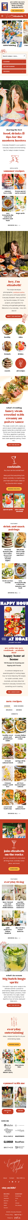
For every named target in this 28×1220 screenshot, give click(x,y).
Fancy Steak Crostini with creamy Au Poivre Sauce (14, 416)
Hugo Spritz (20, 213)
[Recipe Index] (20, 365)
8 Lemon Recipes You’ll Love (8, 785)
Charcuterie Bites (7, 1066)
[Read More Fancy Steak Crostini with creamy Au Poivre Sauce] (14, 390)
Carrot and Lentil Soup (8, 808)
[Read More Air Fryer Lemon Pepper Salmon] (20, 773)
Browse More (14, 1044)
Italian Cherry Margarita (19, 511)
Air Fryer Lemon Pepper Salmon (20, 785)
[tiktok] (18, 1181)
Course (6, 61)
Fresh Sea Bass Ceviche (7, 582)
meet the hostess (14, 316)
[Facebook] (9, 1181)
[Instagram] (12, 1181)
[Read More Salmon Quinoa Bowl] (20, 797)
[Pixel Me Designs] (17, 1218)
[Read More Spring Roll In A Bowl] (20, 751)
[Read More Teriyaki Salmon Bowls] (8, 751)
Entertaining (9, 66)
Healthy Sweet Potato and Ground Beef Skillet (8, 738)
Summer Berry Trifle (8, 192)
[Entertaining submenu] (22, 66)
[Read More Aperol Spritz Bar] (19, 1056)
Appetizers (6, 1198)
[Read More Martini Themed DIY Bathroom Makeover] (20, 892)
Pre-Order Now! (17, 10)
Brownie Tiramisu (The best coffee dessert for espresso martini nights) (8, 555)
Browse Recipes (14, 489)
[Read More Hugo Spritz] (20, 203)
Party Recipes (18, 1205)
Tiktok (20, 1110)
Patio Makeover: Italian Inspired (8, 930)
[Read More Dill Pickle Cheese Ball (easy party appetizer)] (20, 540)
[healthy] (7, 331)
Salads (5, 1205)
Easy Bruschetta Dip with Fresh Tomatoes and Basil (7, 216)
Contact (11, 1178)
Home (16, 1198)
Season (6, 71)
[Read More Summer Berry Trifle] (8, 181)
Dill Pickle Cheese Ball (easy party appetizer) (20, 552)
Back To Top (18, 1214)
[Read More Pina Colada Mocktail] (7, 501)
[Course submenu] (22, 62)
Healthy (5, 1203)
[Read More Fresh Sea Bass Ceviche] (8, 571)
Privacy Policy (9, 1214)
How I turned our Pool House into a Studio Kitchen (7, 905)
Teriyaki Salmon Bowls (7, 762)
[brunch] (7, 348)
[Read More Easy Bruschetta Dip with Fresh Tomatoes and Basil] (8, 203)
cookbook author (18, 292)
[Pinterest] (15, 1181)
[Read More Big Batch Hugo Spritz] (14, 957)
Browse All (13, 225)
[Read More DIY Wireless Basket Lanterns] (20, 918)
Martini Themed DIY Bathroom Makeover (20, 905)
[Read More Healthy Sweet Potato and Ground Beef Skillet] (8, 725)
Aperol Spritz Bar (19, 1066)
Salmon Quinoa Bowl (20, 808)
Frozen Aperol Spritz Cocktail (20, 192)
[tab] (7, 706)
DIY (16, 1200)
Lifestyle (17, 1203)
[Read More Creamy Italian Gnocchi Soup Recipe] (20, 725)
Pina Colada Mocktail (7, 510)
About (5, 1178)
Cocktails (6, 1196)
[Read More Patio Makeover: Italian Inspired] (8, 918)
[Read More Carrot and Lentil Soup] (8, 797)
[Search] (24, 55)
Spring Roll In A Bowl (20, 762)
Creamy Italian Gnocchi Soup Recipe (20, 737)
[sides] (20, 331)
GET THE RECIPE (14, 445)
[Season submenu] (22, 71)
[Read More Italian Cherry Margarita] (19, 501)
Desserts (6, 1207)
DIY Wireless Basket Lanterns (20, 929)
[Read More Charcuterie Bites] (7, 1056)
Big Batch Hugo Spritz (14, 980)
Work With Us (21, 1178)
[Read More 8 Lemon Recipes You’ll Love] (8, 773)
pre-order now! (14, 692)
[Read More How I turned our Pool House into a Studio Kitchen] (8, 892)
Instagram (7, 1111)
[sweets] (7, 365)
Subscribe (14, 869)
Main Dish (6, 1200)
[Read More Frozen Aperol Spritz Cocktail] (20, 181)
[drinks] (20, 348)
